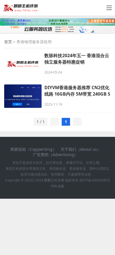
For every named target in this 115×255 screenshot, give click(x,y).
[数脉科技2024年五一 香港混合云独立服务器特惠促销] (23, 64)
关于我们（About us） (81, 149)
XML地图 (57, 186)
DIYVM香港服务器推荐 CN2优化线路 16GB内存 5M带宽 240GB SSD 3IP (77, 90)
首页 (8, 41)
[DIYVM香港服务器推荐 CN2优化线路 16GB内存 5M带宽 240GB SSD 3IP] (23, 96)
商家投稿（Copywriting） (33, 149)
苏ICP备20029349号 (94, 180)
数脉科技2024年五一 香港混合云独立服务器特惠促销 (76, 58)
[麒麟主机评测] (20, 9)
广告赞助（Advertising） (55, 154)
